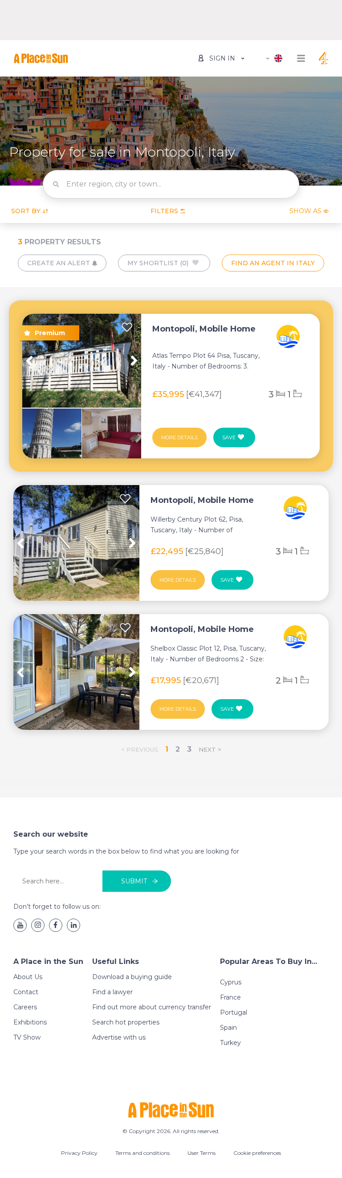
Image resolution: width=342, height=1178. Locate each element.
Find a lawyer (112, 992)
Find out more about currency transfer (151, 1007)
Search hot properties (125, 1022)
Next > (210, 749)
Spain (228, 1028)
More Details (179, 437)
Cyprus (230, 982)
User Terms (201, 1153)
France (230, 997)
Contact (25, 992)
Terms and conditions (142, 1153)
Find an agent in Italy (273, 263)
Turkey (230, 1043)
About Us (27, 977)
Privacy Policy (79, 1153)
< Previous (139, 749)
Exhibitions (30, 1022)
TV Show (27, 1037)
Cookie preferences (257, 1153)
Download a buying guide (132, 977)
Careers (25, 1007)
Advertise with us (119, 1037)
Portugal (233, 1012)
